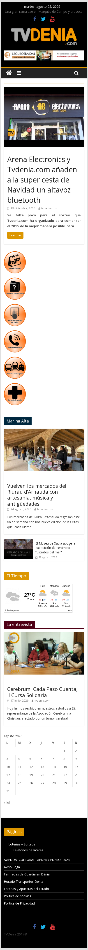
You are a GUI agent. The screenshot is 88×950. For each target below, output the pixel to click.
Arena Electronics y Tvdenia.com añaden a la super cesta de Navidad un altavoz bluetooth (42, 179)
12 (31, 767)
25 (19, 783)
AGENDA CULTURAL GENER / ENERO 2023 (37, 860)
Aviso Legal (12, 867)
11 (19, 767)
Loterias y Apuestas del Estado (26, 889)
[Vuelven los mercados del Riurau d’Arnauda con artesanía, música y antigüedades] (44, 431)
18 (19, 775)
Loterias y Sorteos (21, 844)
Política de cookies (17, 896)
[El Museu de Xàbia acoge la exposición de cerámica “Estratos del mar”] (18, 541)
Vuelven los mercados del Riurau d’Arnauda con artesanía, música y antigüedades (36, 494)
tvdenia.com (49, 208)
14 (54, 767)
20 (42, 775)
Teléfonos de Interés (28, 850)
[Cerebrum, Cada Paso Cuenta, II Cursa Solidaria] (44, 634)
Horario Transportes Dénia (23, 881)
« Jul (7, 802)
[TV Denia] (9, 73)
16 (77, 767)
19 (31, 775)
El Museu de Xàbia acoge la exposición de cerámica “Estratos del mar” (55, 547)
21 (54, 775)
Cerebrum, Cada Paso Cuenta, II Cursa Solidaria (42, 691)
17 (8, 775)
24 (8, 783)
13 (42, 767)
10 (8, 767)
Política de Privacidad (19, 903)
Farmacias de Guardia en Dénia (27, 874)
